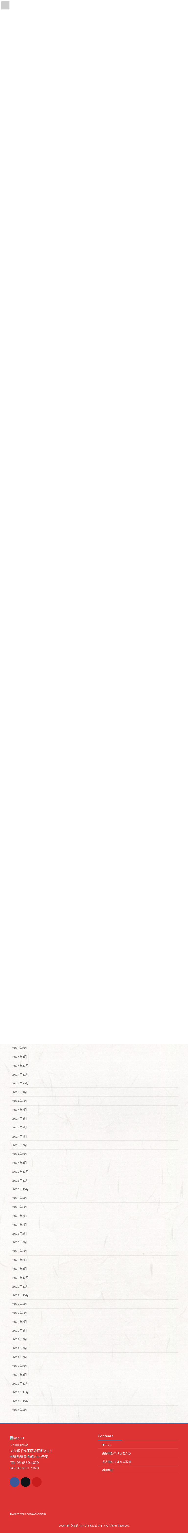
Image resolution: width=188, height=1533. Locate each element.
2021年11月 (20, 1392)
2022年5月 (19, 1339)
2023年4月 (19, 1242)
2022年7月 (19, 1322)
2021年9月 (19, 1410)
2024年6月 (19, 1118)
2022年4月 (19, 1348)
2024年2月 (19, 1154)
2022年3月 (19, 1357)
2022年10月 (20, 1295)
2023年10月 (20, 1189)
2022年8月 (19, 1313)
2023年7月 (19, 1215)
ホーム (106, 1444)
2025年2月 (19, 1048)
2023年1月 (19, 1268)
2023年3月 (19, 1251)
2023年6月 (19, 1224)
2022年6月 (19, 1330)
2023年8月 (19, 1207)
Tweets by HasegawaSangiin (28, 1513)
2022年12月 (20, 1277)
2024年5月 (19, 1127)
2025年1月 (19, 1057)
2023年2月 (19, 1260)
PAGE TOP (179, 1482)
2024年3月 (19, 1145)
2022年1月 (19, 1375)
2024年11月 (20, 1074)
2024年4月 (19, 1136)
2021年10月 (20, 1401)
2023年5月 (19, 1233)
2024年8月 (19, 1101)
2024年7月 (19, 1110)
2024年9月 (19, 1092)
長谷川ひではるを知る (116, 1453)
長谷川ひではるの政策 (116, 1461)
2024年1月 (19, 1163)
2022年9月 (19, 1304)
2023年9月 (19, 1198)
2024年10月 (20, 1083)
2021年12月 (20, 1383)
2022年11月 (20, 1286)
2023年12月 (20, 1171)
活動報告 (108, 1470)
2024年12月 (20, 1065)
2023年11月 (20, 1180)
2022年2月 (19, 1366)
